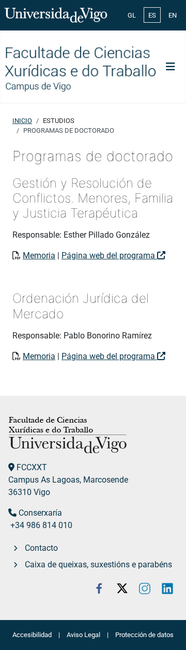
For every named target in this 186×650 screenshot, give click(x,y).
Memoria (39, 255)
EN (172, 15)
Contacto (41, 548)
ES (152, 15)
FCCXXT (32, 467)
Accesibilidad (32, 635)
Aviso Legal (83, 635)
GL (132, 15)
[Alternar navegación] (170, 66)
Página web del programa (109, 255)
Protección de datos (144, 635)
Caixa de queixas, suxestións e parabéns (98, 564)
